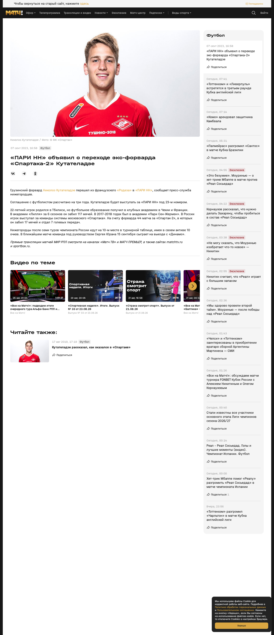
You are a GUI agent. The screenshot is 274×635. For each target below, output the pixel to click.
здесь (84, 4)
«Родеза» (124, 190)
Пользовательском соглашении (235, 610)
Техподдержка (256, 4)
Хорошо (241, 625)
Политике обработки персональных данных (240, 607)
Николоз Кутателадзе (59, 190)
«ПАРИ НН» (143, 190)
